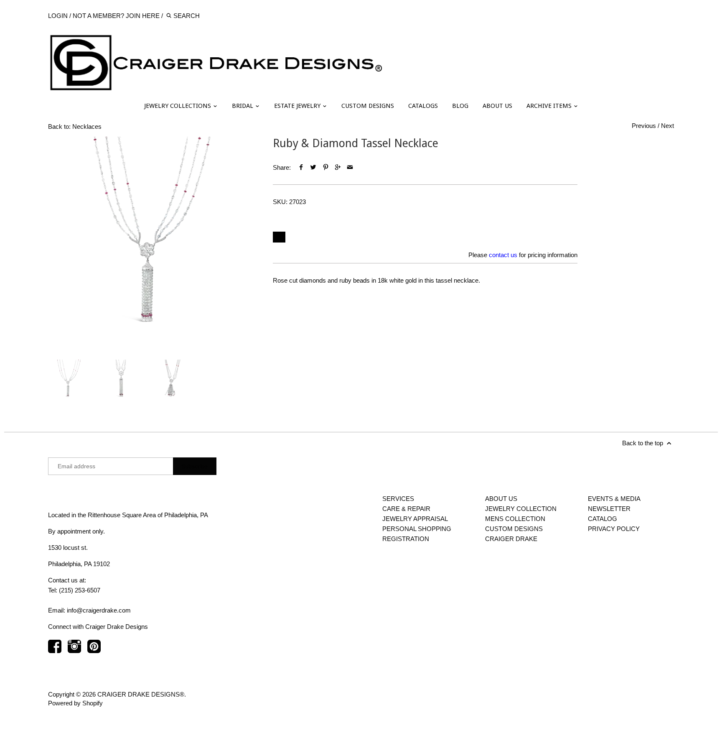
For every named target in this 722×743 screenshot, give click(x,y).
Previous (644, 125)
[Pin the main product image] (325, 167)
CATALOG (602, 518)
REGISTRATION (405, 538)
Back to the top (643, 443)
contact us (503, 254)
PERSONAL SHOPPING (416, 528)
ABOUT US (497, 106)
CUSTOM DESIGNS (367, 106)
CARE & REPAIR (406, 508)
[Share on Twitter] (313, 167)
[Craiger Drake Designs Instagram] (74, 650)
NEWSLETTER (609, 508)
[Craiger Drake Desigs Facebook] (54, 650)
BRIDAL (243, 106)
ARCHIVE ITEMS (549, 106)
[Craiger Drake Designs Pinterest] (94, 650)
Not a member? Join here (116, 15)
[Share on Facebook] (301, 167)
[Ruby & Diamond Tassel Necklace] (152, 241)
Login (58, 15)
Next (667, 125)
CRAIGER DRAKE (511, 538)
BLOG (460, 106)
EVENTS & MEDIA (614, 498)
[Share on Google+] (338, 167)
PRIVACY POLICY (614, 528)
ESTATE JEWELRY (298, 106)
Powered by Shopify (75, 703)
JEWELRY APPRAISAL (415, 518)
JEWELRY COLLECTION (521, 508)
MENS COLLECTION (515, 518)
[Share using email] (350, 167)
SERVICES (398, 498)
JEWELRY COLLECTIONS (178, 106)
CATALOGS (423, 106)
